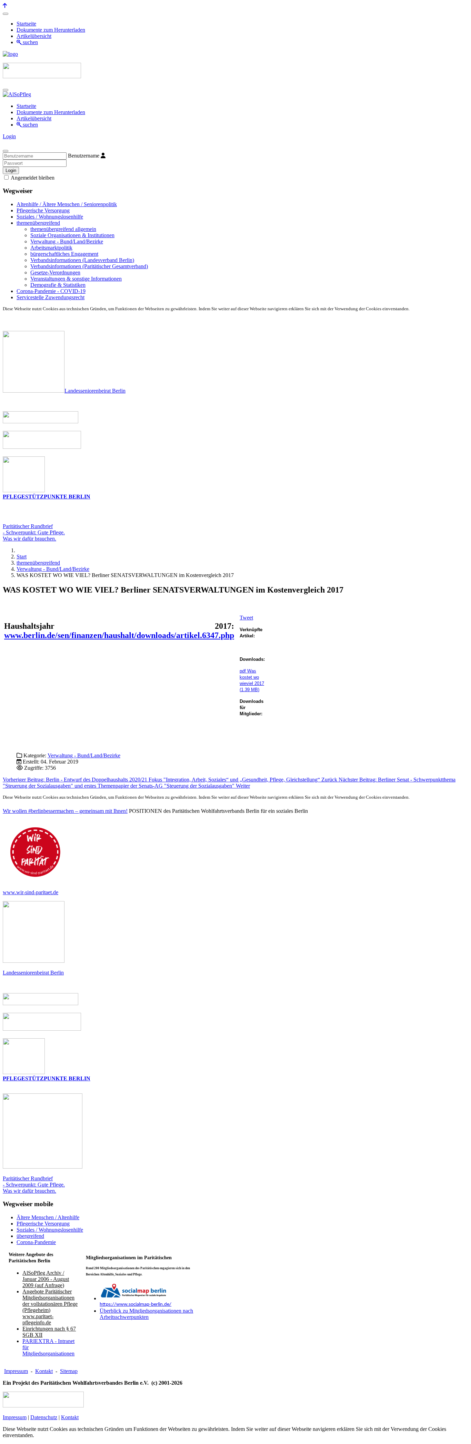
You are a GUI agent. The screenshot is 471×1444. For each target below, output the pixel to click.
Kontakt (44, 1371)
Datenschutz (43, 1417)
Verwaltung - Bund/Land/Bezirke (84, 755)
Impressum (16, 1371)
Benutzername (83, 156)
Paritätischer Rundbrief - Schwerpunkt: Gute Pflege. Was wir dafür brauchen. (34, 1184)
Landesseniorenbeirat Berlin (95, 391)
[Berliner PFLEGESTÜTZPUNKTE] (24, 490)
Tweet (246, 617)
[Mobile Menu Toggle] (5, 14)
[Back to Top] (5, 6)
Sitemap (69, 1371)
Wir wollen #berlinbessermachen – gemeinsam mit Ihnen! (65, 811)
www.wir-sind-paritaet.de (30, 892)
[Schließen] (5, 151)
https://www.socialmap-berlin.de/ (135, 1304)
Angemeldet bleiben (32, 178)
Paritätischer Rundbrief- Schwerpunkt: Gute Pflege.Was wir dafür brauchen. (34, 532)
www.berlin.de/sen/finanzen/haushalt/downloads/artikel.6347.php (119, 635)
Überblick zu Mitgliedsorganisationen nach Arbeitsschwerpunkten (146, 1314)
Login (9, 136)
